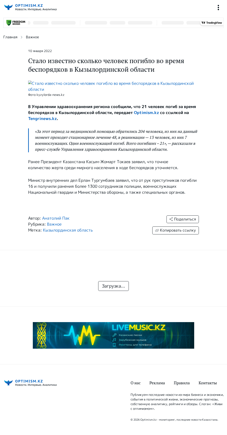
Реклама (157, 382)
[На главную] (30, 7)
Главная (10, 37)
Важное (32, 37)
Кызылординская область (68, 230)
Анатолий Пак (56, 218)
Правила (182, 382)
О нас (136, 382)
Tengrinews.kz (42, 119)
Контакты (208, 382)
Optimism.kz (146, 113)
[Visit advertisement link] (113, 335)
